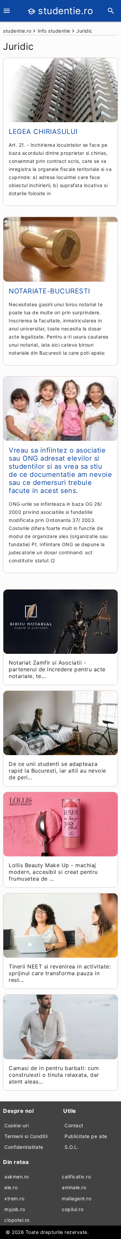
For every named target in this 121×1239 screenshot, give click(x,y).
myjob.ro (14, 1209)
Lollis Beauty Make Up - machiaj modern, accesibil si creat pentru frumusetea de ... (53, 872)
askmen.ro (16, 1176)
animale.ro (74, 1187)
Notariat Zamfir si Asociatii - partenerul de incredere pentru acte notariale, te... (57, 669)
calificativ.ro (76, 1176)
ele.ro (10, 1187)
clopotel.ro (17, 1220)
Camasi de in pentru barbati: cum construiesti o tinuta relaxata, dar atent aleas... (54, 1075)
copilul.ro (72, 1209)
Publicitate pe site (86, 1136)
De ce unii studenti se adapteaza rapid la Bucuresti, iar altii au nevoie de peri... (57, 770)
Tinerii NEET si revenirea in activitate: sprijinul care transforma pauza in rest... (60, 973)
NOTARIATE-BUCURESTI (49, 291)
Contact (74, 1125)
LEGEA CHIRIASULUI (43, 132)
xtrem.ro (14, 1198)
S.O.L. (72, 1147)
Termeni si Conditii (26, 1136)
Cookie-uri (16, 1125)
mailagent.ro (76, 1198)
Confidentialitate (23, 1147)
